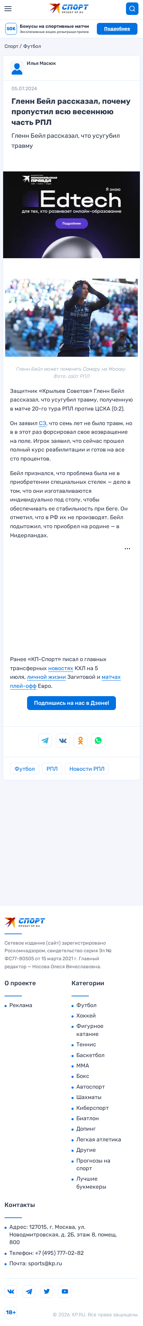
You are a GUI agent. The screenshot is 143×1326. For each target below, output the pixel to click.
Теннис (86, 1044)
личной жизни (46, 677)
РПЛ (52, 769)
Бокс (82, 1076)
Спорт (11, 46)
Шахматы (88, 1097)
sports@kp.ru (45, 1263)
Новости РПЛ (86, 769)
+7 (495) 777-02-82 (59, 1253)
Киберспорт (92, 1108)
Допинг (86, 1128)
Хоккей (86, 1015)
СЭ (42, 423)
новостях (60, 668)
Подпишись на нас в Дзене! (71, 703)
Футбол (32, 46)
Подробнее (117, 28)
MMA (82, 1065)
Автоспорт (90, 1086)
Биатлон (87, 1118)
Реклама (20, 1005)
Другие (86, 1150)
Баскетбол (90, 1055)
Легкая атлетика (98, 1139)
